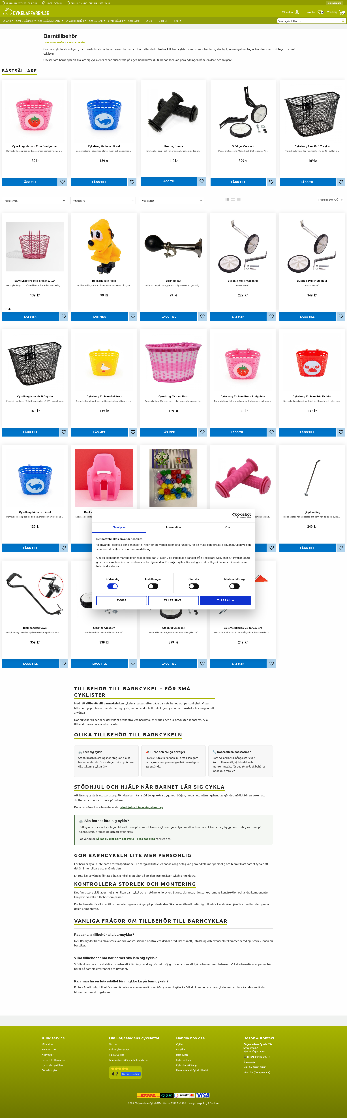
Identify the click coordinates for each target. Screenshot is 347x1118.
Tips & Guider (116, 1054)
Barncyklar (182, 1054)
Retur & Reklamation (53, 1059)
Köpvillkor (47, 1054)
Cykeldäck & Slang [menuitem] (49, 20)
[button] (314, 12)
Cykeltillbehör (200, 1070)
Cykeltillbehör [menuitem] (75, 20)
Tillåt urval (173, 600)
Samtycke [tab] (119, 527)
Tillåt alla (225, 600)
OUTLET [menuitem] (163, 20)
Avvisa (122, 600)
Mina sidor (47, 1044)
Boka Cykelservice (119, 1049)
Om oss (113, 1044)
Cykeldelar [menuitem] (96, 20)
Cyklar (179, 1044)
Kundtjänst (334, 3)
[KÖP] (29, 182)
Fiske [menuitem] (175, 20)
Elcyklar (180, 1049)
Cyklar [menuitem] (7, 20)
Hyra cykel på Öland (53, 1064)
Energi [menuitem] (149, 20)
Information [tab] (173, 527)
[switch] (153, 586)
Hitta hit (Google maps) (256, 1072)
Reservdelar (183, 1070)
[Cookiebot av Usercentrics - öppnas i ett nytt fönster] (235, 515)
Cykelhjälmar (183, 1059)
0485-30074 (263, 1056)
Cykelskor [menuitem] (134, 20)
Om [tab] (227, 527)
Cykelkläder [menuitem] (115, 20)
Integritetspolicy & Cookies (203, 1103)
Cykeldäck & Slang (186, 1064)
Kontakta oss (49, 1049)
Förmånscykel (49, 1070)
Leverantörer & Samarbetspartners (128, 1059)
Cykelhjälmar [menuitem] (24, 20)
